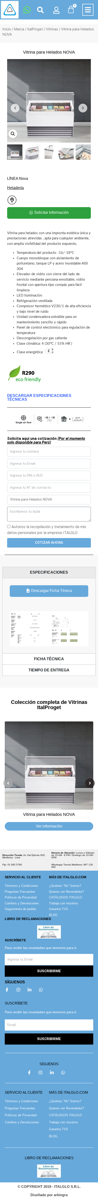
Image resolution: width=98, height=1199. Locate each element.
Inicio (6, 29)
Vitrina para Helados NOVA (49, 814)
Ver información (49, 826)
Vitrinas (52, 29)
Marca (19, 29)
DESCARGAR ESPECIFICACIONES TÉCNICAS (39, 397)
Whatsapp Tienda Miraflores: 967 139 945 (72, 865)
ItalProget (35, 29)
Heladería (15, 188)
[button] (87, 10)
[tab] (49, 572)
